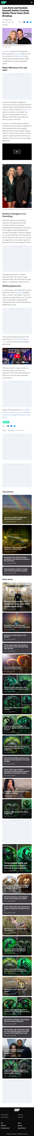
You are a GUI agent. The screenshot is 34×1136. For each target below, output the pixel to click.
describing (19, 292)
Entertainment (5, 1128)
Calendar (20, 1117)
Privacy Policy (5, 1117)
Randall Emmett (18, 56)
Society (20, 1125)
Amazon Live (25, 109)
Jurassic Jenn (8, 19)
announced (17, 54)
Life (2, 1123)
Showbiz (3, 1125)
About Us (20, 1114)
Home (4, 430)
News (19, 1123)
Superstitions (22, 1128)
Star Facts (5, 24)
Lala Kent (5, 51)
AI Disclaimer (4, 1114)
